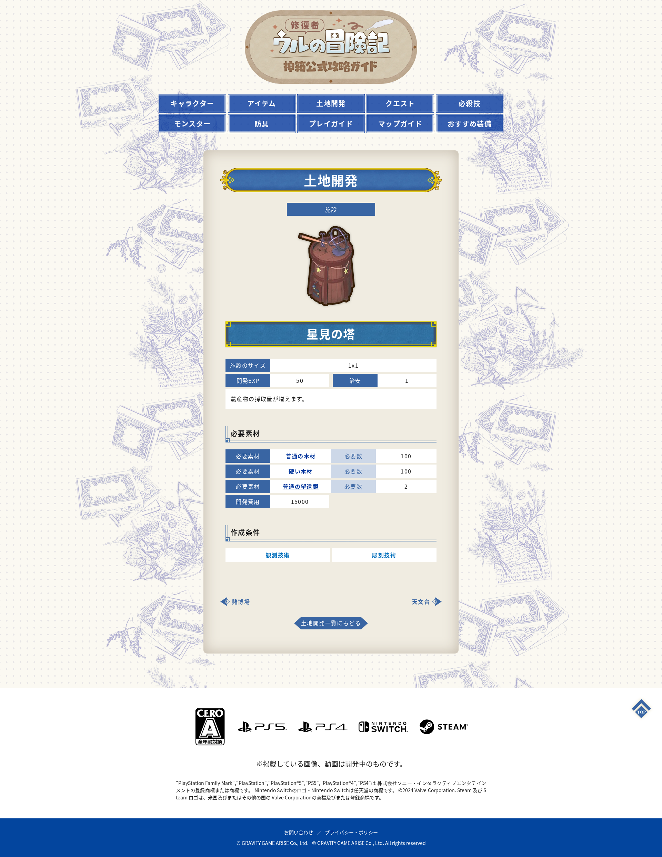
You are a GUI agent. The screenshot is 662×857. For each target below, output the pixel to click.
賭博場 (241, 601)
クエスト (400, 103)
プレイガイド (331, 124)
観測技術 (278, 555)
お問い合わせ (298, 832)
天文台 (421, 601)
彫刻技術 (384, 555)
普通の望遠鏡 (301, 486)
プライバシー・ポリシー (351, 832)
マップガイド (400, 124)
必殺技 (470, 103)
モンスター (192, 124)
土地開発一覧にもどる (331, 623)
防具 (261, 124)
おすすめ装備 (470, 124)
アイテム (261, 103)
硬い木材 (301, 471)
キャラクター (192, 103)
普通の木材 (301, 456)
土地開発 (331, 103)
